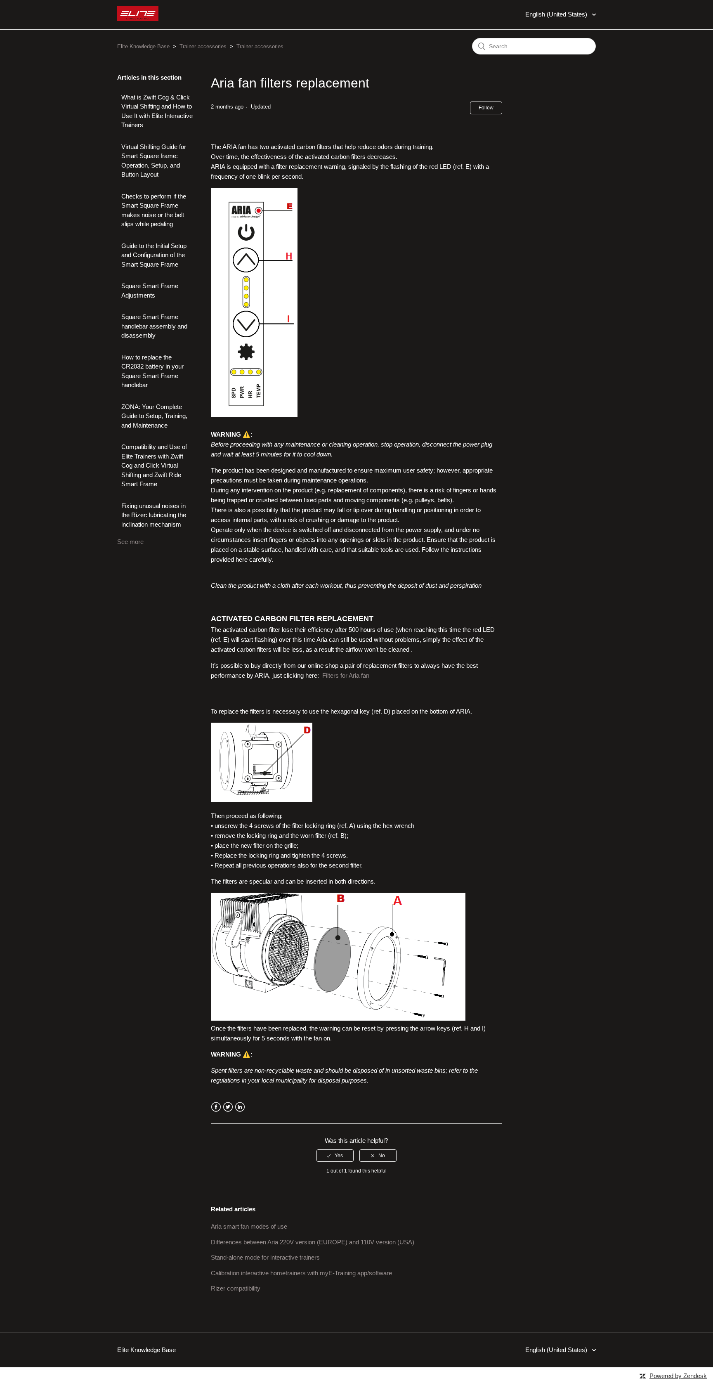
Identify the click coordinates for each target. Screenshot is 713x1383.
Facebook (216, 1107)
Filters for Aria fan (345, 675)
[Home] (137, 18)
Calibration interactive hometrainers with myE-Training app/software (301, 1273)
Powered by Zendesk (678, 1375)
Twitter (228, 1107)
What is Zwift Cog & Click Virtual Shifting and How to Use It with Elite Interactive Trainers (157, 111)
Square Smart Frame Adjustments (149, 290)
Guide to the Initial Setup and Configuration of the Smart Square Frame (154, 255)
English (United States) (557, 14)
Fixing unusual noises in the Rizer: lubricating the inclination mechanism (153, 515)
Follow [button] (486, 108)
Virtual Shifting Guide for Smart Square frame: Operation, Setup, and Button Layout (153, 160)
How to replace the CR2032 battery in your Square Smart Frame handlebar (152, 371)
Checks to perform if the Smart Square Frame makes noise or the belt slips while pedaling (153, 210)
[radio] (335, 1155)
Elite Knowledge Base (143, 46)
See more (130, 541)
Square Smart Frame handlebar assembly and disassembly (154, 326)
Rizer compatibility (235, 1288)
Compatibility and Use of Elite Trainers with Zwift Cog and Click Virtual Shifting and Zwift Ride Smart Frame (154, 465)
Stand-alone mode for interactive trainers (265, 1257)
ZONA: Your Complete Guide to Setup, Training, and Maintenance (154, 416)
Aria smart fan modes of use (249, 1226)
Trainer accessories (203, 46)
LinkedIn (240, 1107)
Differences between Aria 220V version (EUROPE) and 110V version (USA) (312, 1242)
